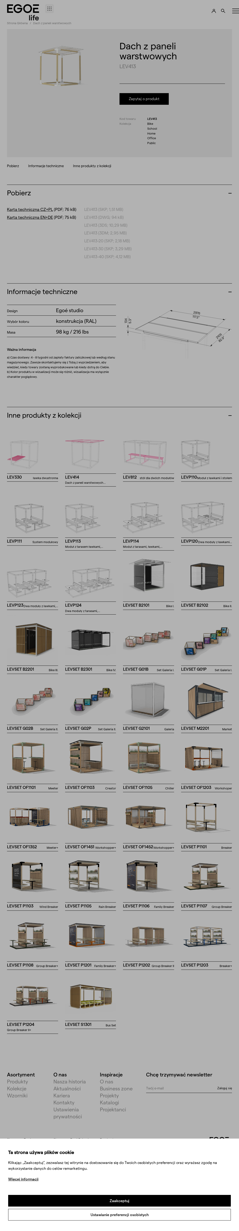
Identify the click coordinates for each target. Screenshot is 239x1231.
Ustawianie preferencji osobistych (120, 1214)
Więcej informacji (23, 1179)
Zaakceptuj (119, 1200)
